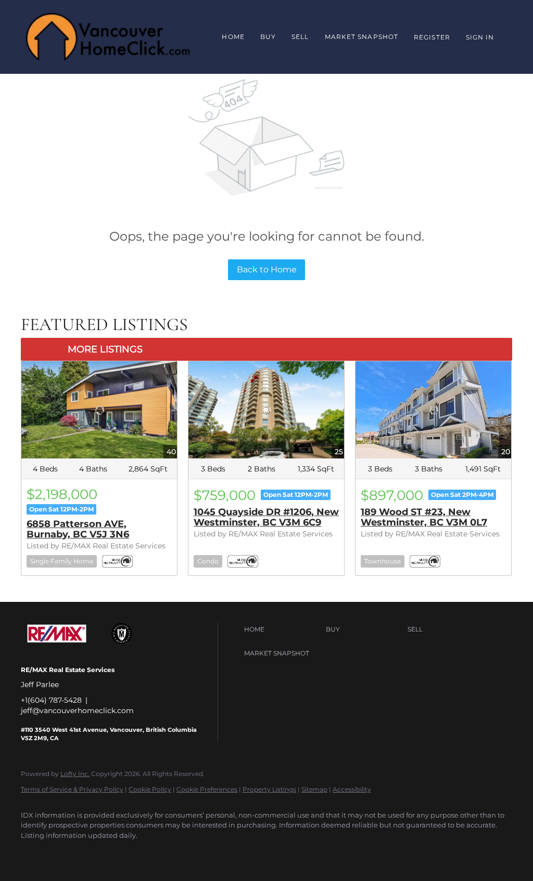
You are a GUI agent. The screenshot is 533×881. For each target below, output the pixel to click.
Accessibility (352, 789)
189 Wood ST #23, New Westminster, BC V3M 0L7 (424, 517)
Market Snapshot (362, 37)
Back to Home (267, 269)
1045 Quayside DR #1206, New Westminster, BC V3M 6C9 (266, 517)
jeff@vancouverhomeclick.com (77, 710)
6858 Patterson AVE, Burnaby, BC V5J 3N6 (78, 529)
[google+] (63, 852)
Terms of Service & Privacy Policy (72, 789)
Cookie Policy (150, 789)
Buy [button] (268, 37)
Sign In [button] (480, 37)
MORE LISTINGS (105, 349)
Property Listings (269, 789)
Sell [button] (300, 37)
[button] (282, 629)
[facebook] (33, 852)
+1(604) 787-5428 (51, 700)
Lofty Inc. (75, 774)
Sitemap (314, 789)
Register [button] (432, 37)
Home (233, 37)
